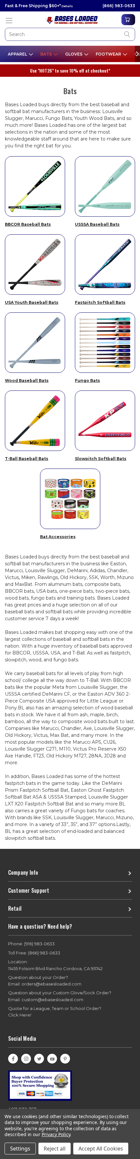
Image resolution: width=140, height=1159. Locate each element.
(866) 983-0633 (119, 5)
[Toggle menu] (9, 20)
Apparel (18, 54)
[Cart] (128, 20)
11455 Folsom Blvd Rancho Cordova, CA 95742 (55, 965)
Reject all (54, 1148)
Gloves (74, 54)
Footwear (109, 54)
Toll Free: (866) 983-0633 (34, 952)
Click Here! (19, 1015)
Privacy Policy (56, 1134)
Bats (46, 54)
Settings (20, 1148)
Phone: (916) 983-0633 (31, 943)
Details (67, 6)
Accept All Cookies (100, 1148)
